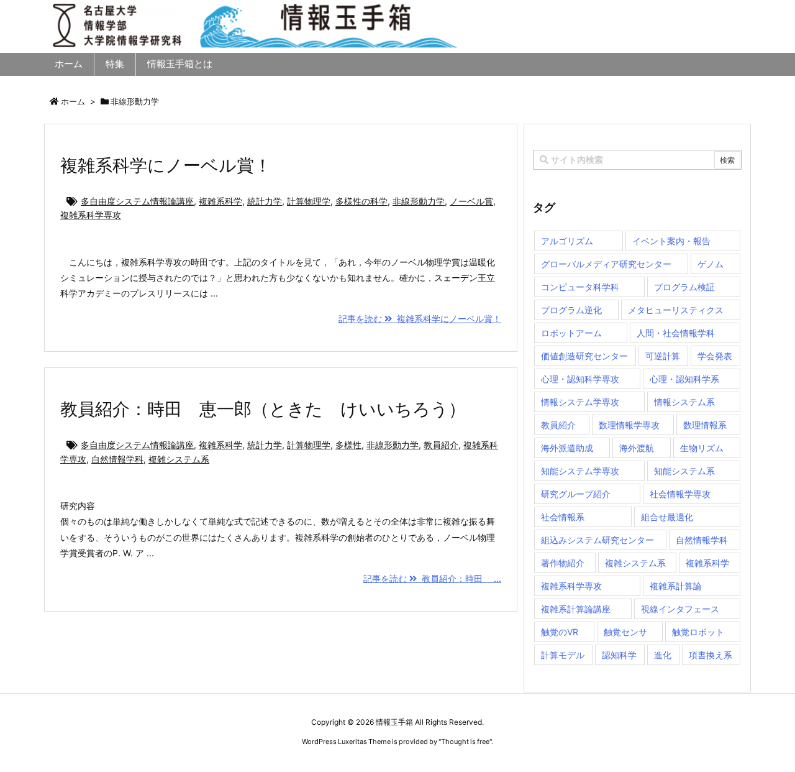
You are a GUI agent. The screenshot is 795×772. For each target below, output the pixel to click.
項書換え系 (710, 655)
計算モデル (562, 655)
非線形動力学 (419, 201)
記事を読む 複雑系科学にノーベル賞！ (419, 318)
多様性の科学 (361, 201)
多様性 (348, 444)
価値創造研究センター (584, 356)
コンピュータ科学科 (580, 287)
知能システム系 (684, 471)
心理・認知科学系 (684, 379)
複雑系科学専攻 (90, 214)
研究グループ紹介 (576, 494)
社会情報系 (562, 517)
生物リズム (702, 448)
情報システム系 (684, 402)
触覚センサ (625, 632)
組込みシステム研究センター (597, 540)
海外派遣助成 (567, 448)
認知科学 (619, 655)
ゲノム (710, 264)
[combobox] (637, 160)
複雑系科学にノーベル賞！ (165, 165)
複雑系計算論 (676, 586)
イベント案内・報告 (671, 241)
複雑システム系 (178, 459)
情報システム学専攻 (580, 402)
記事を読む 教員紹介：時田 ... (432, 578)
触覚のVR (559, 632)
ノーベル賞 (471, 201)
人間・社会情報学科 (676, 333)
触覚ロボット (698, 632)
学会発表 (714, 356)
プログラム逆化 (571, 310)
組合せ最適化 (667, 517)
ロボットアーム (571, 333)
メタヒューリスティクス (676, 310)
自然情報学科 (117, 459)
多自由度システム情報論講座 (137, 201)
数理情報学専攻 (629, 425)
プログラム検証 (684, 287)
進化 (662, 655)
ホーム (73, 101)
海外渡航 (636, 448)
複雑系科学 (220, 201)
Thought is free (465, 741)
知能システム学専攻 (580, 471)
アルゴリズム (567, 241)
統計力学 (264, 201)
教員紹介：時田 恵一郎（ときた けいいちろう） (263, 409)
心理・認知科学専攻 (580, 379)
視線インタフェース (680, 609)
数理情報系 (705, 425)
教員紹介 (441, 444)
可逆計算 (662, 356)
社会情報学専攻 (680, 494)
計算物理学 (308, 201)
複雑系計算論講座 (576, 609)
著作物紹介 (562, 563)
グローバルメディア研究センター (606, 264)
